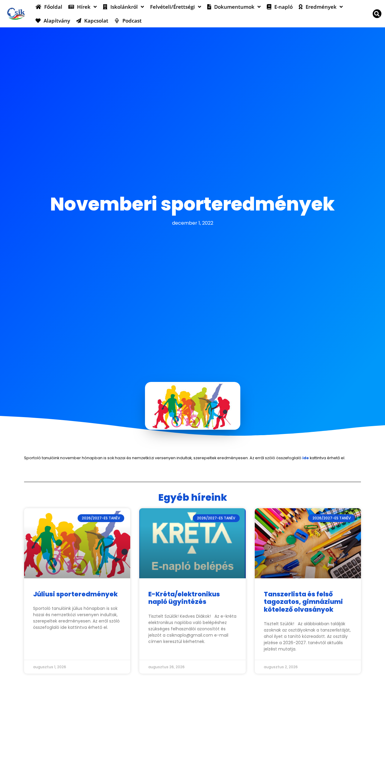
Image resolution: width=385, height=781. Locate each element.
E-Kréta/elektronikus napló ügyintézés (184, 598)
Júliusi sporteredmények (75, 594)
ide (305, 457)
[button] (377, 14)
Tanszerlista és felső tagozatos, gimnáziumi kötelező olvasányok (303, 601)
